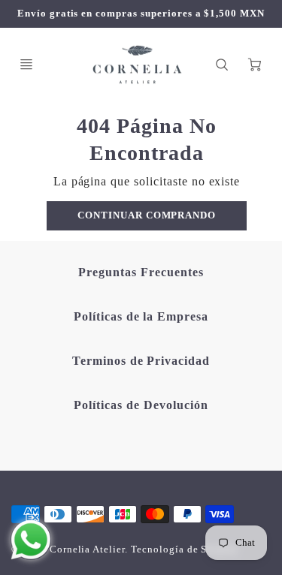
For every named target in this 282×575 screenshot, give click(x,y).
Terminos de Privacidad (141, 360)
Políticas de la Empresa (141, 316)
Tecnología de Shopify (184, 549)
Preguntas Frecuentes (140, 272)
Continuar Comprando (146, 215)
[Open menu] (26, 65)
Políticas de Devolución (141, 405)
